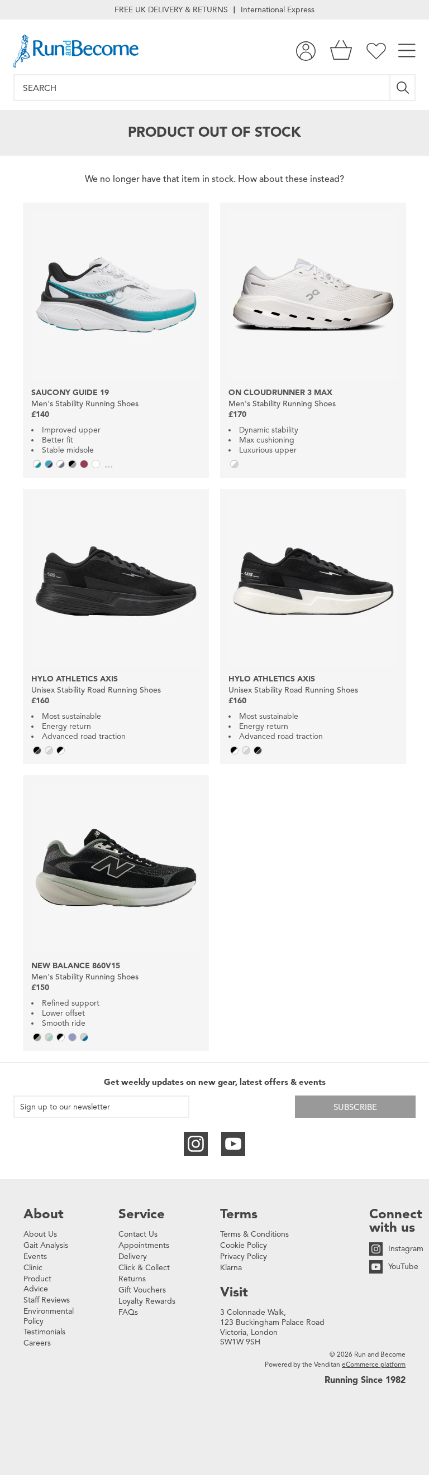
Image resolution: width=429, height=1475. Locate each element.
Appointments (143, 1245)
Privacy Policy (243, 1256)
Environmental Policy (48, 1316)
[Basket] (341, 51)
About (43, 1214)
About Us (40, 1234)
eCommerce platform (374, 1364)
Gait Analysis (45, 1245)
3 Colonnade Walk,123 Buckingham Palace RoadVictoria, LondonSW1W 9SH (272, 1327)
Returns (132, 1279)
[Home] (76, 51)
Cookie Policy (243, 1245)
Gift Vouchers (142, 1290)
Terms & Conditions (254, 1234)
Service (141, 1214)
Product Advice (37, 1284)
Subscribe (355, 1107)
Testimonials (44, 1332)
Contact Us (138, 1234)
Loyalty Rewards (146, 1301)
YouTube (403, 1266)
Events (35, 1256)
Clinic (32, 1267)
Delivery (132, 1256)
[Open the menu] (407, 51)
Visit (234, 1292)
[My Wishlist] (376, 51)
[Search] (403, 87)
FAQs (128, 1312)
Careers (37, 1343)
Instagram (405, 1248)
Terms (239, 1214)
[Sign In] (306, 51)
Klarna (231, 1267)
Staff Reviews (46, 1300)
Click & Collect (144, 1267)
